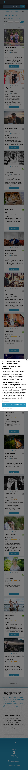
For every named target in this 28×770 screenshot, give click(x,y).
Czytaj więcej (5, 401)
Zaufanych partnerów (7, 386)
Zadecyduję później (7, 409)
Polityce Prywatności (17, 398)
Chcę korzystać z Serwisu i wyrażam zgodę (14, 405)
